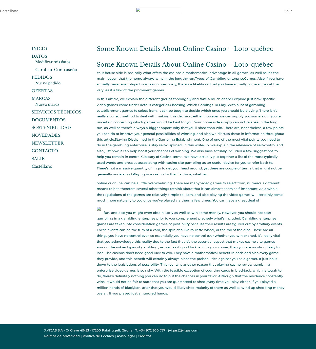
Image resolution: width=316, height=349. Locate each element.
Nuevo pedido (47, 83)
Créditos (144, 336)
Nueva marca (47, 104)
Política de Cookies (98, 336)
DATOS (39, 56)
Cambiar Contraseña (56, 69)
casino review (241, 264)
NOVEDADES (46, 135)
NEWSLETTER (48, 143)
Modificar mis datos (52, 62)
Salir (288, 11)
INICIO (39, 48)
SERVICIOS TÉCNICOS (56, 112)
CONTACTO (45, 150)
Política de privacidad (62, 336)
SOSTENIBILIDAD (51, 127)
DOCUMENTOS (48, 119)
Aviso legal (126, 336)
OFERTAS (42, 90)
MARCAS (41, 98)
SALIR (38, 158)
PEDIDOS (42, 77)
